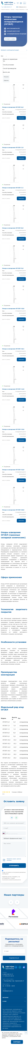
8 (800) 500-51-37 (8, 6)
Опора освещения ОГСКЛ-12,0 (13, 389)
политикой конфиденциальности (11, 879)
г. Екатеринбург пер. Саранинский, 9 (13, 981)
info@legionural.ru (22, 6)
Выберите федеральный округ (13, 838)
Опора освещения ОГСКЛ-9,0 (12, 268)
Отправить (14, 865)
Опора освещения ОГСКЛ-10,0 (13, 308)
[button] (11, 902)
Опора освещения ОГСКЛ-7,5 (12, 187)
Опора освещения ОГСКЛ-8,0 (12, 228)
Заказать (21, 118)
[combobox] (4, 833)
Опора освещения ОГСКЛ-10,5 (13, 349)
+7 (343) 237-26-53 (8, 976)
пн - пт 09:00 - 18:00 (9, 986)
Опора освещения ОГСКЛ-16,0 (13, 469)
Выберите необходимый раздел (10, 50)
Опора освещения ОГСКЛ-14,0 (13, 429)
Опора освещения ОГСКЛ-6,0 (12, 107)
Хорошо (17, 1042)
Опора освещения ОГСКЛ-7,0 (12, 147)
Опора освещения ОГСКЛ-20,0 (13, 510)
